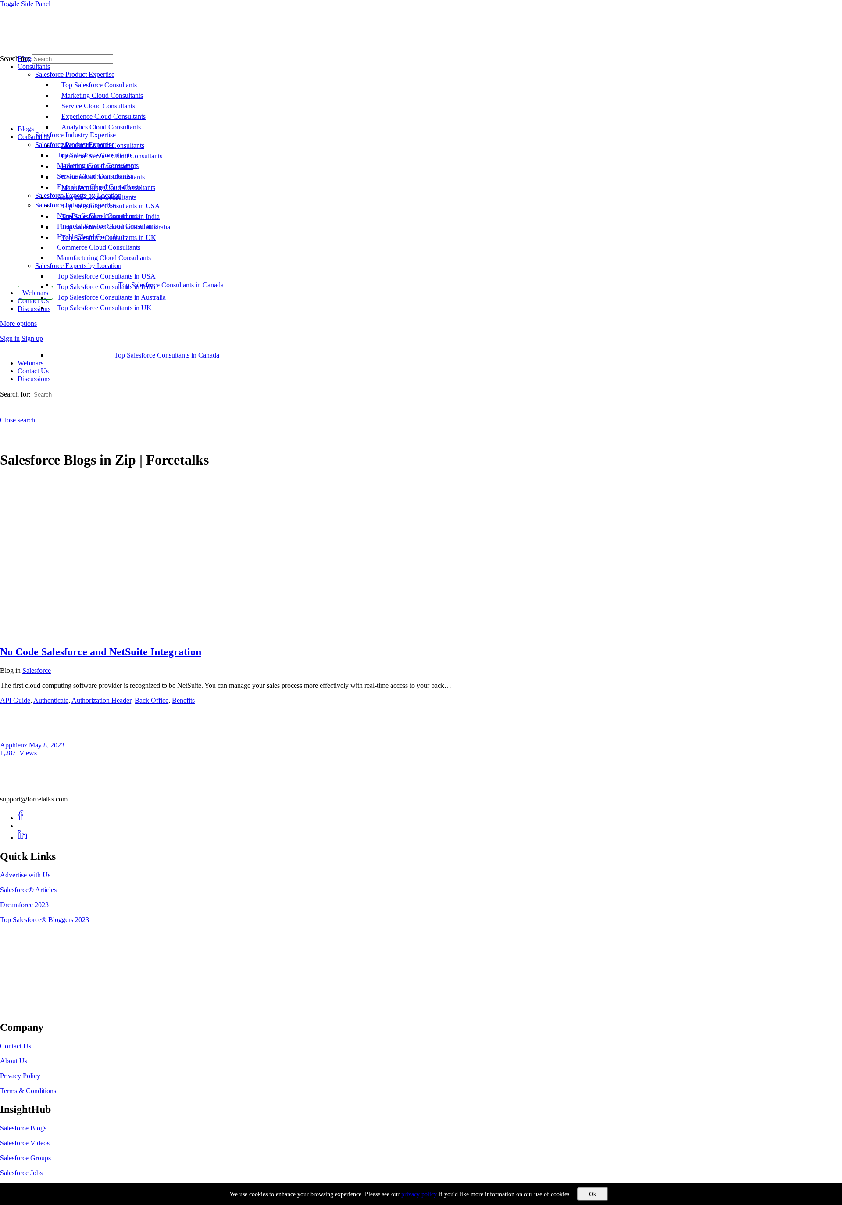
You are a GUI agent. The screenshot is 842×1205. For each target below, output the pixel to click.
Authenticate (50, 700)
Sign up (32, 338)
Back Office (151, 700)
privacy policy (419, 1194)
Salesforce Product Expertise (74, 144)
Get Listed (24, 1009)
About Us (13, 1061)
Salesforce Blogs (23, 1128)
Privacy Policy (20, 1076)
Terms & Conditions (28, 1090)
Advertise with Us (25, 875)
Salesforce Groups (25, 1158)
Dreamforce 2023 (24, 904)
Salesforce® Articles (28, 890)
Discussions (34, 379)
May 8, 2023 (46, 745)
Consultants (34, 136)
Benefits (183, 700)
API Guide (15, 700)
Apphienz (14, 745)
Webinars (30, 363)
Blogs (26, 128)
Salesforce (36, 670)
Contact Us (33, 371)
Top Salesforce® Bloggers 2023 (44, 919)
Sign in (10, 338)
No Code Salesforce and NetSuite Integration (100, 652)
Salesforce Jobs (21, 1172)
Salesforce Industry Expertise (75, 205)
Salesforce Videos (25, 1143)
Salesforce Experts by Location (78, 265)
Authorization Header (101, 700)
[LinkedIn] (23, 837)
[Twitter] (23, 826)
